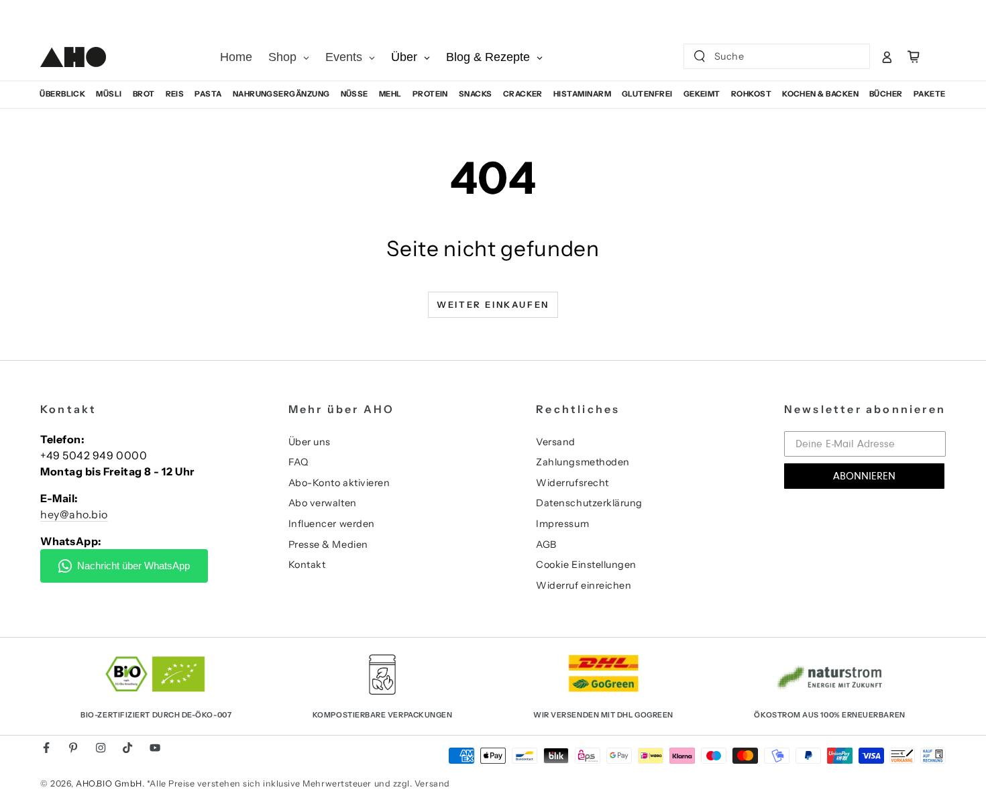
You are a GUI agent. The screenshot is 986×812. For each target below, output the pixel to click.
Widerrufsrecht (572, 483)
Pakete (930, 94)
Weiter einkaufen (493, 304)
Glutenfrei (647, 94)
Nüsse (354, 94)
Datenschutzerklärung (589, 503)
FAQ (298, 462)
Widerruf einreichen (583, 585)
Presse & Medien (328, 544)
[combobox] (765, 56)
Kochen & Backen (820, 94)
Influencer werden (331, 524)
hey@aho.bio (74, 514)
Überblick (62, 94)
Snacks (475, 94)
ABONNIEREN (864, 476)
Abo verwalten (322, 503)
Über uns (309, 442)
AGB (546, 544)
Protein (430, 94)
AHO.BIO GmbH (109, 783)
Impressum (562, 524)
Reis (175, 94)
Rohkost (751, 94)
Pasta (208, 94)
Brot (144, 94)
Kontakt (307, 565)
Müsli (108, 94)
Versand (556, 442)
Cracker (523, 94)
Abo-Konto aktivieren (339, 483)
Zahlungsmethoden (583, 462)
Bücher (886, 94)
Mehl (390, 94)
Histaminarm (582, 94)
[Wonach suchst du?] (700, 56)
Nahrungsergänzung (281, 94)
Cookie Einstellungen (586, 565)
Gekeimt (701, 94)
